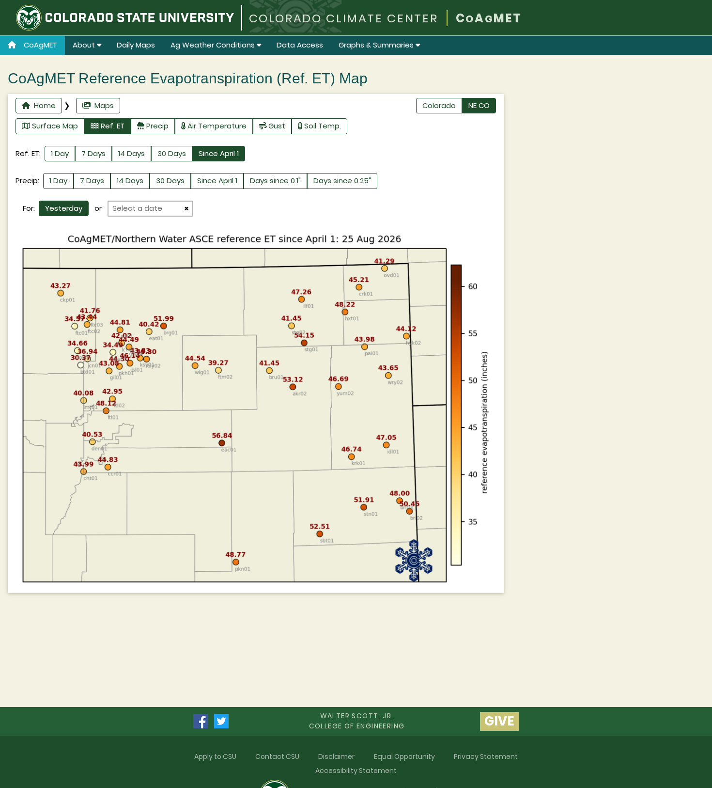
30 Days (171, 153)
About (85, 45)
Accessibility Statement (356, 770)
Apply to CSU (215, 756)
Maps (102, 105)
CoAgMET (40, 45)
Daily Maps (136, 45)
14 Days (131, 153)
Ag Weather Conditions (213, 45)
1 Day (60, 153)
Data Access (300, 45)
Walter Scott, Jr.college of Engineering (357, 721)
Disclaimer (336, 756)
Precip (156, 126)
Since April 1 (219, 153)
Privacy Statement (486, 756)
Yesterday (63, 208)
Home (43, 105)
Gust (275, 126)
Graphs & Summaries (377, 45)
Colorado (439, 105)
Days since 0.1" (275, 180)
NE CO (479, 105)
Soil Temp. (321, 126)
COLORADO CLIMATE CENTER (343, 18)
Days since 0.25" (342, 180)
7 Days (93, 153)
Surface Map (54, 126)
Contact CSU (277, 756)
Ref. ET (111, 126)
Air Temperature (216, 126)
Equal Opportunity (404, 756)
